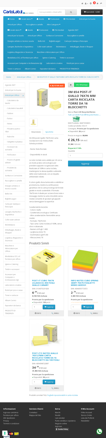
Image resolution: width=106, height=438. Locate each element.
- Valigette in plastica (13, 142)
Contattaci (33, 412)
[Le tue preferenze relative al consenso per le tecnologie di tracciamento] (4, 433)
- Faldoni (9, 113)
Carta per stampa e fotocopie (76, 41)
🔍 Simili (55, 313)
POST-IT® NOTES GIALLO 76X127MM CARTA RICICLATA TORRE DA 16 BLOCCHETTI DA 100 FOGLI (45, 356)
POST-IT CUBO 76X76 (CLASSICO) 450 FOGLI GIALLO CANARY (43, 282)
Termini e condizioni (11, 423)
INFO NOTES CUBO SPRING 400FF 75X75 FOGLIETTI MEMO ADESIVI (84, 282)
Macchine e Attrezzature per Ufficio (50, 52)
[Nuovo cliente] (91, 3)
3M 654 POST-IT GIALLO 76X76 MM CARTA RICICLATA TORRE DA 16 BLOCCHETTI (68, 77)
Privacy (6, 421)
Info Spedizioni (9, 418)
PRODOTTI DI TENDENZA (69, 69)
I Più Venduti (70, 19)
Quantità (71, 151)
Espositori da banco (48, 69)
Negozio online (61, 423)
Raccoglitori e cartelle (34, 24)
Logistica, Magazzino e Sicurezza (20, 52)
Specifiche (49, 132)
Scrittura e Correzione (54, 35)
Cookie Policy (63, 429)
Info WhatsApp (82, 85)
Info (38, 313)
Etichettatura (61, 46)
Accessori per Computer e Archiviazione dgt (25, 63)
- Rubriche (9, 136)
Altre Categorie (53, 24)
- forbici (8, 118)
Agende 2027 (73, 30)
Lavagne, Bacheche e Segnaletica (20, 46)
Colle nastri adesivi (44, 46)
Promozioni (54, 19)
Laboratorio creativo (54, 63)
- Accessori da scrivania (11, 148)
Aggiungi (85, 163)
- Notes (8, 123)
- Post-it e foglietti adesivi (12, 161)
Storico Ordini (86, 415)
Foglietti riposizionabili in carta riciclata (62, 395)
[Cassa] (101, 3)
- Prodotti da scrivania (10, 169)
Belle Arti (41, 41)
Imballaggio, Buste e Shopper (81, 46)
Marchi (57, 412)
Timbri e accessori (67, 58)
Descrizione (36, 132)
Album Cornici (30, 69)
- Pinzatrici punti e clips (12, 130)
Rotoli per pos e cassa (75, 63)
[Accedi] (86, 3)
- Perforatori (10, 155)
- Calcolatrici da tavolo (11, 101)
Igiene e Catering (49, 58)
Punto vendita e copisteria (65, 421)
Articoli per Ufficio (15, 24)
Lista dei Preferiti (87, 418)
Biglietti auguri (54, 41)
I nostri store (26, 19)
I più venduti (60, 418)
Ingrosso (58, 426)
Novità (41, 19)
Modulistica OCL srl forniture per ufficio (23, 58)
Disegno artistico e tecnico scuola (21, 41)
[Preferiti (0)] (97, 3)
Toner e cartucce (14, 69)
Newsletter (85, 421)
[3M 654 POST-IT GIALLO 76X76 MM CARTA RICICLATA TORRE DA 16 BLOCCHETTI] (46, 99)
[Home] (82, 3)
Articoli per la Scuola (87, 19)
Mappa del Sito (35, 415)
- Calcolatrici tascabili (14, 108)
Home (12, 19)
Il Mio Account (86, 412)
